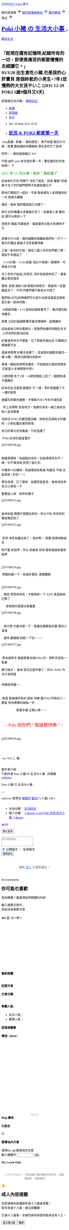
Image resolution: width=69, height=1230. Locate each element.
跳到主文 (7, 38)
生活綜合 (30, 808)
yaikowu (6, 777)
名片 (12, 117)
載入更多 (8, 831)
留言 (34, 798)
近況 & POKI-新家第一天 (34, 133)
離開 (21, 1222)
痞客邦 (26, 798)
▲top (4, 824)
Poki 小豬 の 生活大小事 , (34, 28)
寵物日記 (32, 101)
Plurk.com (34, 1114)
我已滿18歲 (9, 1222)
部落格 (13, 112)
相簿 (12, 108)
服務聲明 (40, 1178)
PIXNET (17, 1174)
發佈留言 (8, 853)
